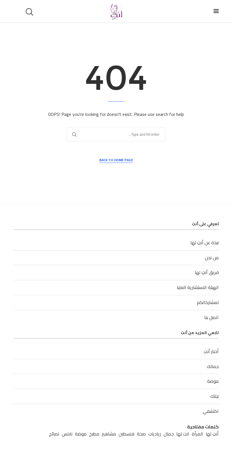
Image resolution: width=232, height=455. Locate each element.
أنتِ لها (212, 434)
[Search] (30, 12)
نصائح (54, 434)
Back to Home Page (116, 160)
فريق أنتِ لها (207, 272)
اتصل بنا (211, 317)
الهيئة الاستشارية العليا (198, 287)
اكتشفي (211, 411)
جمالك (213, 366)
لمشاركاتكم (208, 302)
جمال (169, 434)
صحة (141, 434)
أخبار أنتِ (211, 351)
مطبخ (94, 434)
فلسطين (126, 434)
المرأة (197, 434)
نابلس (67, 434)
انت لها (182, 434)
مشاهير (109, 434)
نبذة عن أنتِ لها (204, 242)
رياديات (154, 434)
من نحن (212, 257)
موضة (213, 381)
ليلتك (214, 396)
